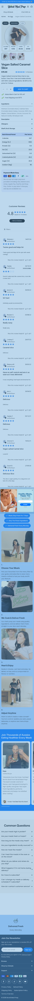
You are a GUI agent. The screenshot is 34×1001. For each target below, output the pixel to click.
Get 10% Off (25, 504)
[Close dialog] (32, 490)
